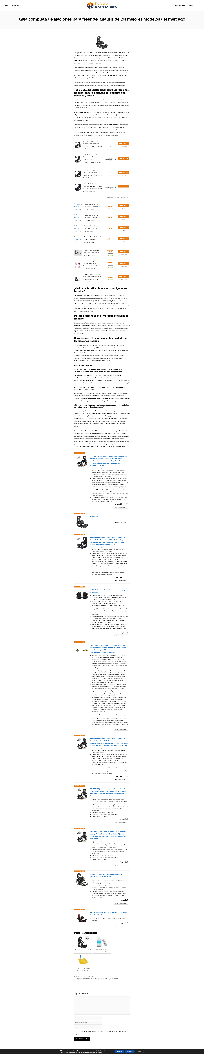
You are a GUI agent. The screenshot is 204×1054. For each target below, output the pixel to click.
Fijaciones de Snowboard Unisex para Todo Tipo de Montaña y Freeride (91, 252)
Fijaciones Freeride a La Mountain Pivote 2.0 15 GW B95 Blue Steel (92, 228)
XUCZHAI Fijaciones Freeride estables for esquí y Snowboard (107, 591)
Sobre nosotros (180, 5)
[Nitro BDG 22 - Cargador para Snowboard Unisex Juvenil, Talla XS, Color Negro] (82, 879)
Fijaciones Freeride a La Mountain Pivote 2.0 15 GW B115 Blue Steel (92, 206)
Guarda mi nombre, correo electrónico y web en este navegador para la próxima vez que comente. (101, 1032)
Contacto (191, 5)
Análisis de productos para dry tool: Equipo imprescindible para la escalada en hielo (98, 978)
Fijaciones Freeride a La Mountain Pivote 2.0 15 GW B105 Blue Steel (92, 217)
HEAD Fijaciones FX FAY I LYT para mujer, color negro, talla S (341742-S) (108, 914)
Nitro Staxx (94, 516)
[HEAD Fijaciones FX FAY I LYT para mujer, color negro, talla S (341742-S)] (82, 917)
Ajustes (139, 1051)
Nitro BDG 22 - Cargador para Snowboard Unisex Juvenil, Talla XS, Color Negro (107, 876)
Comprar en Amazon (121, 507)
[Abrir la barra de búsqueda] (199, 5)
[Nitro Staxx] (82, 522)
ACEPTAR (119, 1051)
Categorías (15, 5)
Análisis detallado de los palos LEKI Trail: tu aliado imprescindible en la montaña (97, 980)
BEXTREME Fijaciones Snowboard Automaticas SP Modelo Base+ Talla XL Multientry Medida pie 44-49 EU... (92, 159)
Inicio (6, 5)
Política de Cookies (103, 1051)
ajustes (99, 1052)
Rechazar (129, 1051)
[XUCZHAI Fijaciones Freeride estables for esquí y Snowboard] (82, 595)
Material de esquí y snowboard (84, 976)
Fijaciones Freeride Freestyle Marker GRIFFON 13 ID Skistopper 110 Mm (92, 239)
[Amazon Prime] (126, 504)
